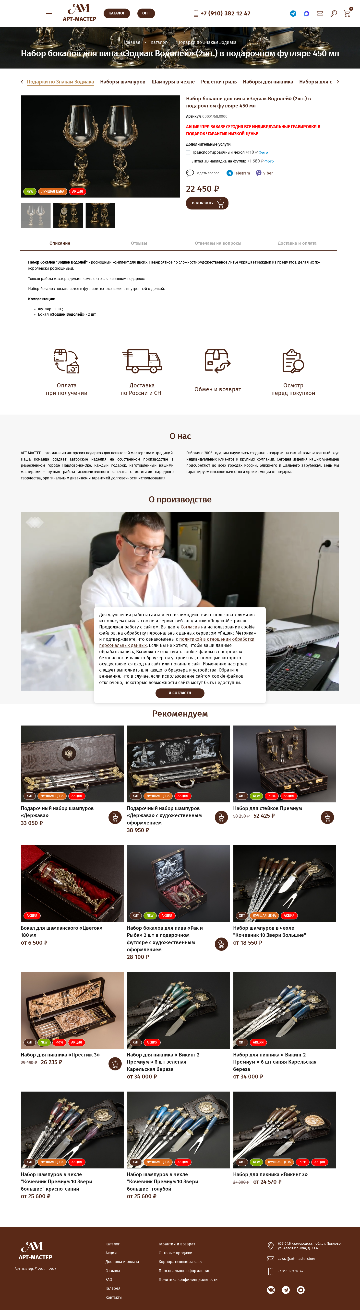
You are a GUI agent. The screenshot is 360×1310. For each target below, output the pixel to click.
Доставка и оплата (122, 1262)
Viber (268, 173)
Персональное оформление (184, 1271)
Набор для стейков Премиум (267, 808)
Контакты (114, 1297)
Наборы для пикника (268, 81)
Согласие (190, 627)
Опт (146, 13)
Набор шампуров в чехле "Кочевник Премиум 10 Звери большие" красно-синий (56, 1182)
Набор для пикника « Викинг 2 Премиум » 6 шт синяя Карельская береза (275, 1062)
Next (337, 82)
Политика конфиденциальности (188, 1280)
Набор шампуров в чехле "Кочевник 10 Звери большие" (269, 932)
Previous (22, 82)
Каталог (113, 1244)
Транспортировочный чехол (225, 152)
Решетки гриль (219, 81)
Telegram (242, 173)
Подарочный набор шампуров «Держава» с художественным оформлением (164, 815)
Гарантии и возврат (177, 1244)
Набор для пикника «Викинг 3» (270, 1174)
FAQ (109, 1280)
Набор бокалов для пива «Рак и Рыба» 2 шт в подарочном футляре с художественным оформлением (165, 939)
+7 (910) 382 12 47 (226, 14)
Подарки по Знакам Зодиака (60, 81)
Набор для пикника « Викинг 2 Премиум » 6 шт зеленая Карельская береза (163, 1062)
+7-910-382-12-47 (290, 1271)
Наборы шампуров (122, 81)
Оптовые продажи (175, 1253)
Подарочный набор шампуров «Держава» (57, 812)
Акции (111, 1253)
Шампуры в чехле (173, 81)
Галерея (113, 1288)
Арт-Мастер (79, 19)
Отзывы (113, 1271)
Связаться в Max (307, 13)
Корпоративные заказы (181, 1262)
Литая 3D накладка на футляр (228, 161)
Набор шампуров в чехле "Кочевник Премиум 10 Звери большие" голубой (162, 1182)
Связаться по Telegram (293, 13)
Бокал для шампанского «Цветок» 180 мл (62, 932)
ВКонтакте (271, 1290)
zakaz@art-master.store (296, 1259)
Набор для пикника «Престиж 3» (60, 1054)
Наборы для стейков (324, 81)
